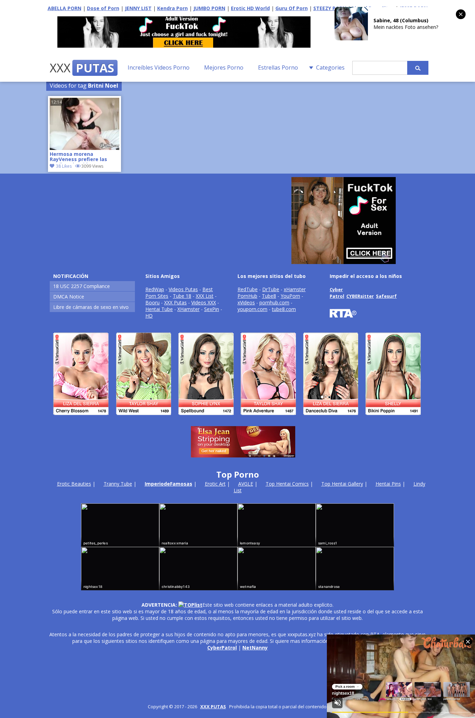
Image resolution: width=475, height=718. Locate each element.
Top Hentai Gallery (342, 483)
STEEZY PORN (329, 8)
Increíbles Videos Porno (159, 67)
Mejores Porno (223, 67)
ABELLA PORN (64, 8)
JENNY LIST (138, 8)
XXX (82, 68)
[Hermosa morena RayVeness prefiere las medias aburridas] (84, 148)
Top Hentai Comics (287, 483)
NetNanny (255, 647)
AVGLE (245, 483)
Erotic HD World (250, 8)
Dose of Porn (103, 8)
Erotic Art (215, 483)
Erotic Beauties (74, 483)
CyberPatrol (222, 647)
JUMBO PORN (209, 8)
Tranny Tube (118, 483)
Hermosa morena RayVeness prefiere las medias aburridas (78, 157)
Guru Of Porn (291, 8)
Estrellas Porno (278, 67)
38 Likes (64, 166)
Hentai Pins (388, 483)
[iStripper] (237, 418)
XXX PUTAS (213, 706)
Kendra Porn (172, 8)
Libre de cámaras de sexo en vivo (91, 307)
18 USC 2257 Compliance (81, 286)
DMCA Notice (68, 296)
